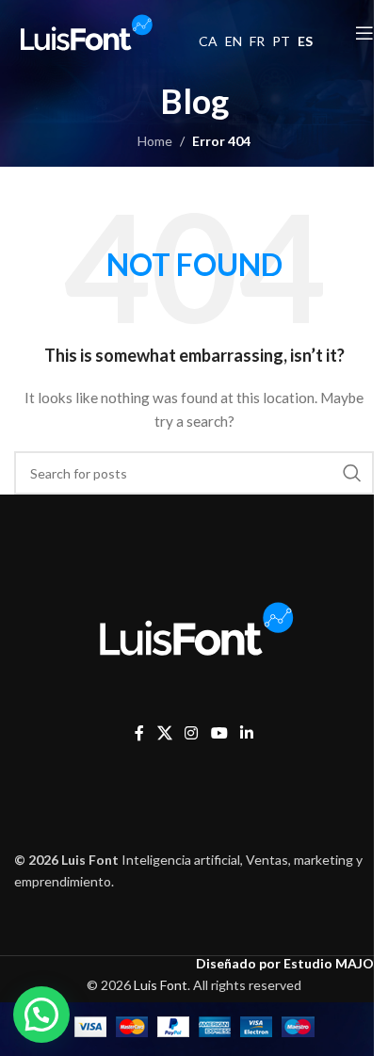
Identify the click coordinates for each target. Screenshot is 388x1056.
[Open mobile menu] (364, 33)
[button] (41, 1014)
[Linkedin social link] (246, 734)
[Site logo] (84, 32)
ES (305, 41)
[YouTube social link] (219, 734)
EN (233, 41)
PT (281, 41)
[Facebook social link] (139, 734)
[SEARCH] (352, 473)
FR (257, 41)
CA (208, 41)
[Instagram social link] (191, 734)
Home (154, 141)
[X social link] (164, 734)
